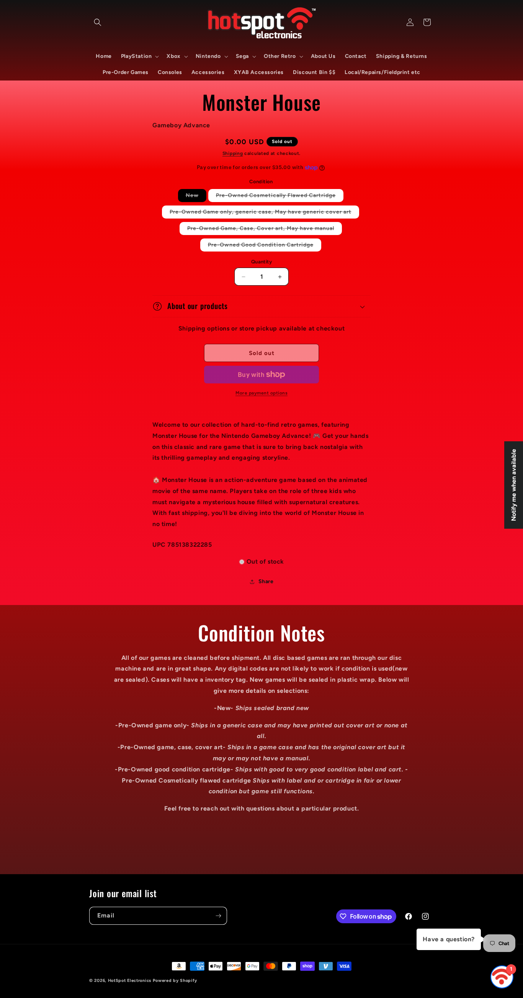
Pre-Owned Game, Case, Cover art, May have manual (264, 230)
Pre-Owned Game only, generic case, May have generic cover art (264, 213)
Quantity (261, 262)
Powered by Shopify (175, 980)
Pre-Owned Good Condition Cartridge (264, 246)
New (196, 197)
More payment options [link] (261, 393)
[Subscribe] (218, 916)
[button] (97, 22)
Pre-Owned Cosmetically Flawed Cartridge (279, 197)
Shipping (232, 153)
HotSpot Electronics (129, 980)
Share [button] (266, 581)
